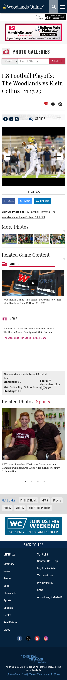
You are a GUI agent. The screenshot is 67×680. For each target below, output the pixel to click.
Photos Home (28, 500)
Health (7, 615)
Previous (8, 156)
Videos (14, 264)
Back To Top (33, 544)
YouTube (38, 638)
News (13, 318)
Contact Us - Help (47, 561)
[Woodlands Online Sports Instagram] (11, 119)
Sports (40, 118)
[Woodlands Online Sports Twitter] (17, 119)
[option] (34, 291)
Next (59, 156)
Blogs (7, 508)
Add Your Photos (39, 508)
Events (57, 500)
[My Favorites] (46, 104)
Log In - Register (46, 568)
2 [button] (31, 481)
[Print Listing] (53, 104)
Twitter (29, 638)
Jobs (6, 585)
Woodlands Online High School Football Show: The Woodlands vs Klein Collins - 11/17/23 (32, 301)
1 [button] (25, 481)
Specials (8, 607)
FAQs (40, 590)
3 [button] (38, 481)
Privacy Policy (45, 582)
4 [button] (44, 481)
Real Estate (10, 622)
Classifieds (10, 593)
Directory (9, 564)
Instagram (47, 638)
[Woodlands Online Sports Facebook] (5, 119)
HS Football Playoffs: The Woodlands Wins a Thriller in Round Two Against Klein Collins (29, 330)
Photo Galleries (31, 52)
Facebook (20, 638)
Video (7, 629)
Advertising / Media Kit (50, 597)
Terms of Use (45, 575)
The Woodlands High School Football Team (25, 338)
